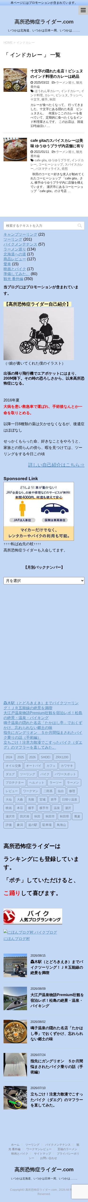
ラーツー (56, 782)
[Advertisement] (44, 643)
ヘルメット (36, 782)
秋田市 (50, 816)
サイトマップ (42, 1153)
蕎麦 (77, 816)
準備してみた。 (17, 274)
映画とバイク (15, 269)
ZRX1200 (62, 757)
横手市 (44, 808)
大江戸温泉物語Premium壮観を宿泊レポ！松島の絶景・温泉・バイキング (57, 1000)
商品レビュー (15, 259)
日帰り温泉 (69, 799)
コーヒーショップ (50, 164)
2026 (32, 757)
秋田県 (64, 816)
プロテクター (15, 782)
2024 (9, 757)
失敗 (31, 799)
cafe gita (40, 160)
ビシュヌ (62, 95)
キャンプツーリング (20, 234)
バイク (45, 774)
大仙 (9, 799)
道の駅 (32, 825)
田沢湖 (24, 816)
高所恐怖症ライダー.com (44, 22)
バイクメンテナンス (20, 244)
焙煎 (65, 168)
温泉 (57, 808)
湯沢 (68, 808)
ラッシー (76, 95)
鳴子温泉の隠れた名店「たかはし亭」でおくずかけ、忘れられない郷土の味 (57, 1033)
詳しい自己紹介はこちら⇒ (56, 464)
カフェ (51, 765)
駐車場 (47, 825)
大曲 (20, 799)
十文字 (35, 99)
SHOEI (45, 757)
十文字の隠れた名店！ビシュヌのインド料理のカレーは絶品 (57, 73)
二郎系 (48, 791)
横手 (45, 99)
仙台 (61, 791)
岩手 (54, 799)
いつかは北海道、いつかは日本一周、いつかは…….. (44, 1178)
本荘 (20, 808)
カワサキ (67, 765)
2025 (20, 757)
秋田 (53, 99)
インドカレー (70, 91)
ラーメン (73, 782)
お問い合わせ (48, 1158)
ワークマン (30, 791)
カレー (49, 95)
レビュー (12, 791)
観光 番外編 (13, 279)
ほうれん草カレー (47, 91)
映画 (9, 808)
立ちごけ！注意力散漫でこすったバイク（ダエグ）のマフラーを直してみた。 (57, 1099)
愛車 (7, 264)
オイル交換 (13, 765)
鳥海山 (61, 825)
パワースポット (65, 774)
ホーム (15, 1144)
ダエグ (10, 774)
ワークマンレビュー (39, 1149)
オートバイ (33, 765)
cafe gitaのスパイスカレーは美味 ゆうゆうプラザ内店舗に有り (57, 143)
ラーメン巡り (65, 82)
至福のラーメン (67, 1149)
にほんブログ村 (17, 939)
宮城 (42, 799)
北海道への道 (15, 254)
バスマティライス (47, 168)
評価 (9, 825)
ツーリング (13, 239)
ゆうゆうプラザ (59, 160)
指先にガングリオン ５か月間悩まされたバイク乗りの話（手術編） (57, 1066)
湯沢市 (10, 816)
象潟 (20, 825)
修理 (72, 791)
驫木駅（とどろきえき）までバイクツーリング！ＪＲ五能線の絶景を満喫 (57, 967)
